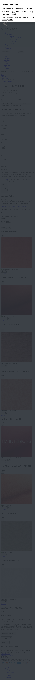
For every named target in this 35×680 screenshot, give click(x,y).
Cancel (4, 19)
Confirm (10, 19)
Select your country (7, 17)
